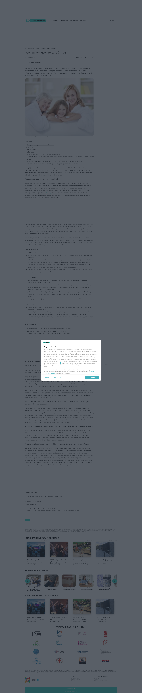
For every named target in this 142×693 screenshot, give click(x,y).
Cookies (53, 373)
